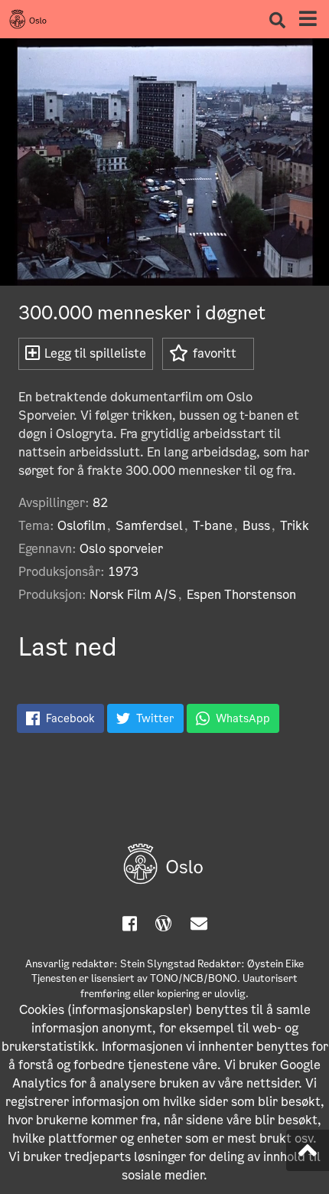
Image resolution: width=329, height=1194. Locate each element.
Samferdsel (149, 526)
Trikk (294, 526)
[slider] (146, 266)
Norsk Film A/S (133, 595)
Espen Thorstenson (241, 595)
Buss (256, 526)
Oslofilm (81, 526)
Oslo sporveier (121, 549)
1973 (123, 572)
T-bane (213, 526)
